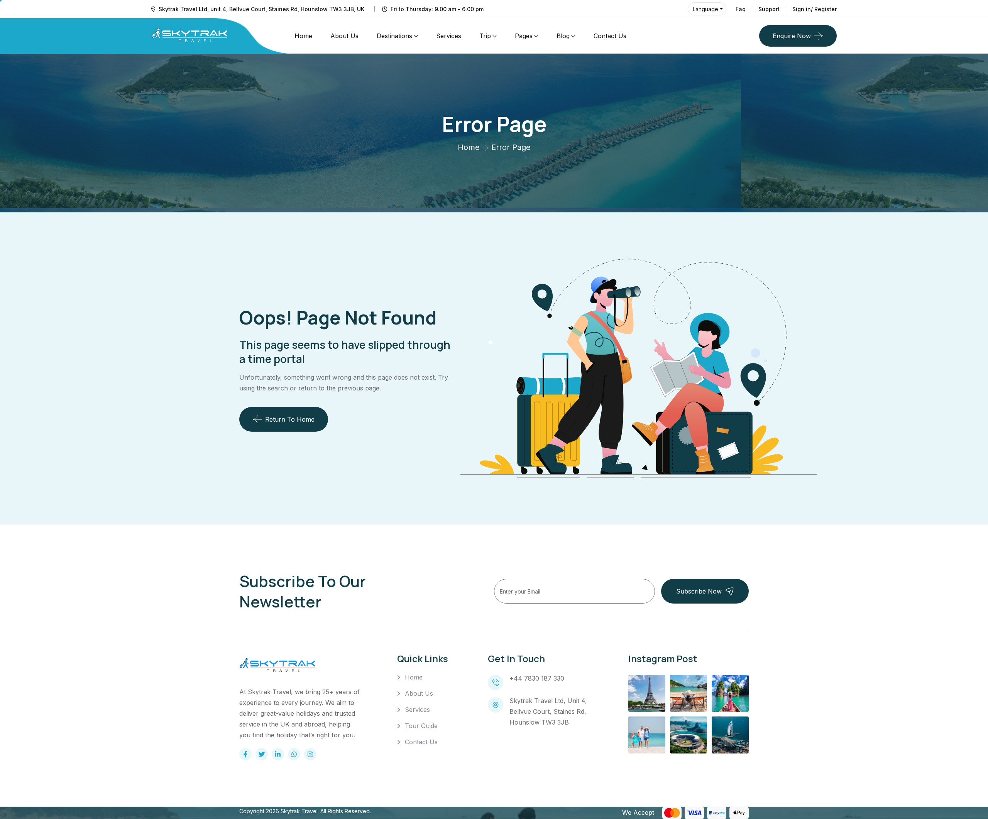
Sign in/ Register (814, 9)
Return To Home (290, 419)
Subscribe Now (699, 591)
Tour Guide (421, 726)
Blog (563, 36)
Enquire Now (792, 36)
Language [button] (705, 9)
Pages (524, 36)
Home (303, 36)
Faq (741, 9)
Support (769, 9)
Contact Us (610, 36)
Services (448, 36)
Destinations (394, 36)
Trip (485, 36)
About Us (344, 36)
